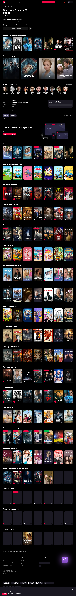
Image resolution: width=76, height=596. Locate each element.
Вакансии (5, 560)
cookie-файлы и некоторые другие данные (48, 588)
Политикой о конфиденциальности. (9, 591)
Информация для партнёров (9, 563)
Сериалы (23, 562)
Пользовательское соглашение (9, 567)
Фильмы (22, 560)
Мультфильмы (24, 563)
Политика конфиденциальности (9, 568)
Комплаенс (5, 573)
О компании (5, 558)
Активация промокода (26, 567)
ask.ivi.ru (40, 569)
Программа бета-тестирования (9, 562)
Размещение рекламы (7, 565)
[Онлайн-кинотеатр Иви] (5, 2)
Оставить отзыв (6, 574)
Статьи (22, 565)
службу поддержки (18, 593)
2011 (5, 17)
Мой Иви (23, 558)
